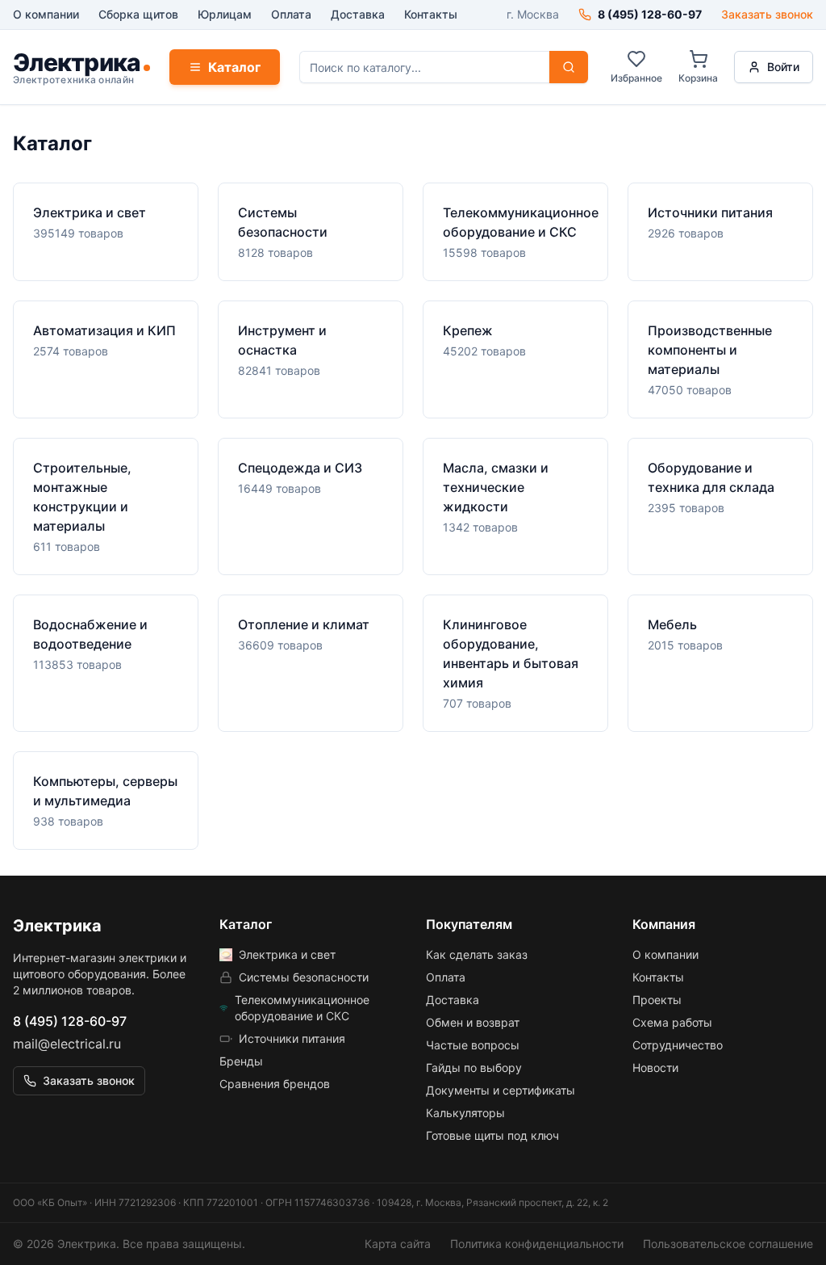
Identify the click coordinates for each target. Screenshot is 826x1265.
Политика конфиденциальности (537, 1243)
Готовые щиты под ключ (492, 1135)
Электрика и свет (287, 954)
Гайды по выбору (474, 1067)
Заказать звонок (767, 14)
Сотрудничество (677, 1045)
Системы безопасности (304, 977)
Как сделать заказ (477, 954)
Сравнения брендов (274, 1084)
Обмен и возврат (472, 1022)
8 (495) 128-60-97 (70, 1021)
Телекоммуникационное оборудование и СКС (302, 1008)
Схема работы (672, 1022)
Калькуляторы (465, 1113)
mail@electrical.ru (67, 1044)
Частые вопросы (472, 1045)
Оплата (291, 14)
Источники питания (292, 1038)
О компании (46, 14)
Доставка (358, 14)
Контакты (430, 14)
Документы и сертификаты (500, 1090)
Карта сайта (398, 1243)
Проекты (657, 1000)
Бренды (241, 1061)
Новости (655, 1067)
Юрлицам (225, 14)
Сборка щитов (138, 14)
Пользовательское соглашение (728, 1243)
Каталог (234, 67)
